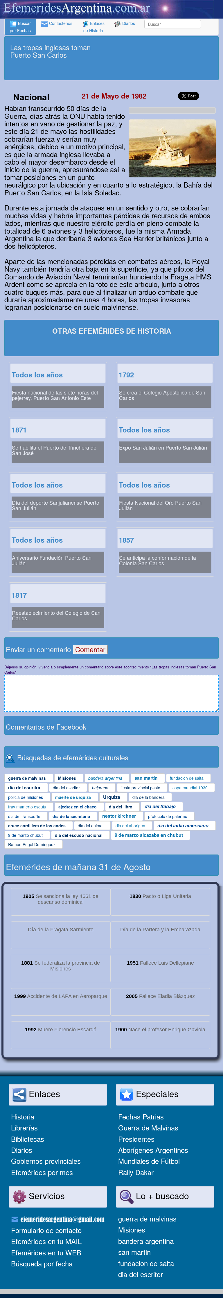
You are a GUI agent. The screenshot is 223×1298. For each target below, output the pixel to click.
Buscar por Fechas (20, 26)
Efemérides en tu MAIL (46, 1241)
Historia (22, 1116)
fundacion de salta (146, 1263)
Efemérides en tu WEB (46, 1252)
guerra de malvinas (147, 1218)
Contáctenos (60, 23)
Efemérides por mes (42, 1172)
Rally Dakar (136, 1172)
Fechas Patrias (141, 1116)
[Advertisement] (111, 70)
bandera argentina (146, 1241)
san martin (134, 1252)
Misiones (131, 1229)
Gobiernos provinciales (46, 1161)
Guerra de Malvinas (148, 1127)
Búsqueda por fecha (42, 1263)
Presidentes (136, 1139)
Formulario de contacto (46, 1230)
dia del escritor (140, 1274)
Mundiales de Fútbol (149, 1161)
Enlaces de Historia (94, 26)
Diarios (128, 23)
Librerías (24, 1127)
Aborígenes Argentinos (153, 1150)
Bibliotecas (27, 1139)
